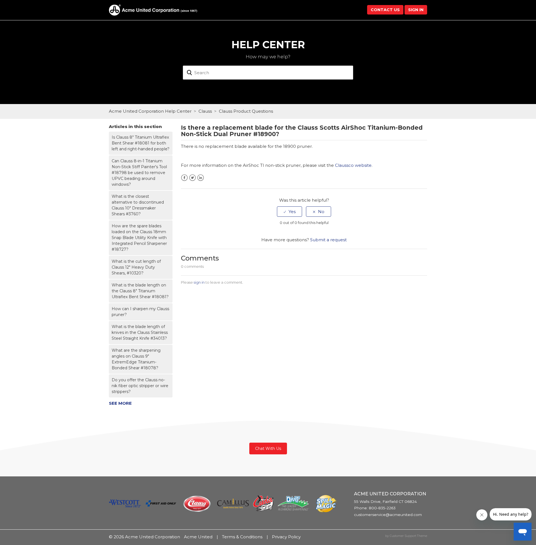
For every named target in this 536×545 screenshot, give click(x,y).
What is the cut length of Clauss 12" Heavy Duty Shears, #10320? (136, 267)
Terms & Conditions (242, 536)
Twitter (192, 177)
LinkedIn (200, 177)
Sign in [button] (415, 9)
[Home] (153, 9)
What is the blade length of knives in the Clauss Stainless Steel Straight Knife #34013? (140, 332)
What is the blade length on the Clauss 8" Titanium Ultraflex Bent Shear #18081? (140, 291)
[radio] (289, 211)
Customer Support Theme (408, 536)
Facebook (184, 177)
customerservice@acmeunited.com (388, 514)
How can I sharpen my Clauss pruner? (140, 311)
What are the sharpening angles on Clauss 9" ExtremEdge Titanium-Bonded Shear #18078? (136, 359)
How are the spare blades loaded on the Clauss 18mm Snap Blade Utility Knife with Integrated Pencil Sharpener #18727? (139, 237)
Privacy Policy (286, 536)
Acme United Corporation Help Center (150, 111)
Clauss (205, 111)
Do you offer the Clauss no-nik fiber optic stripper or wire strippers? (140, 385)
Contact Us (385, 9)
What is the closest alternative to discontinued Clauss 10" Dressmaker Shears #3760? (138, 205)
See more (120, 403)
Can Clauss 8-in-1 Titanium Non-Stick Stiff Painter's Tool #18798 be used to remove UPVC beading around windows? (139, 172)
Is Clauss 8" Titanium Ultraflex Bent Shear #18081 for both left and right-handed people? (140, 143)
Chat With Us (268, 448)
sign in (199, 282)
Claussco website (353, 165)
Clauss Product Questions (246, 111)
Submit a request (328, 239)
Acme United (198, 536)
